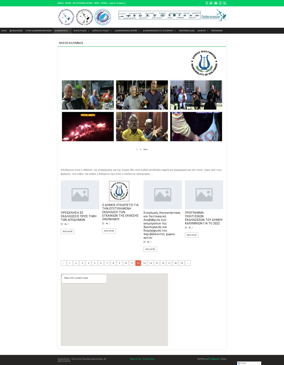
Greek (243, 363)
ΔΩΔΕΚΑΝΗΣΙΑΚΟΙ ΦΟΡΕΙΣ (126, 30)
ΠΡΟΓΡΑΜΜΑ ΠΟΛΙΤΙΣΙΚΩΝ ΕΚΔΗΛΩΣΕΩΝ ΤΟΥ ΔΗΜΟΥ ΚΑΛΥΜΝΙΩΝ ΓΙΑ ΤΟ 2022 (204, 218)
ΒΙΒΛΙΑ (61, 3)
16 (163, 263)
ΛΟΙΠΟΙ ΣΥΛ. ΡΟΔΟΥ (100, 30)
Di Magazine (214, 359)
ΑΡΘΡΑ (68, 3)
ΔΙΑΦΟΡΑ (201, 30)
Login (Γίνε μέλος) (117, 3)
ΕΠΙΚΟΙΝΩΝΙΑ (217, 30)
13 (144, 263)
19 (181, 263)
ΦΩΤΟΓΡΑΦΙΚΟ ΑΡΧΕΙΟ (83, 3)
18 (175, 263)
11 (132, 263)
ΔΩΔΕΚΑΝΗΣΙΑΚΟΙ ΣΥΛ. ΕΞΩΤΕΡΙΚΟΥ (158, 30)
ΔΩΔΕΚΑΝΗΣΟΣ (61, 30)
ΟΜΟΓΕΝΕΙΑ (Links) (187, 30)
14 (150, 263)
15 (157, 263)
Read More (67, 231)
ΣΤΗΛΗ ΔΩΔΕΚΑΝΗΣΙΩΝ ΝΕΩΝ (39, 30)
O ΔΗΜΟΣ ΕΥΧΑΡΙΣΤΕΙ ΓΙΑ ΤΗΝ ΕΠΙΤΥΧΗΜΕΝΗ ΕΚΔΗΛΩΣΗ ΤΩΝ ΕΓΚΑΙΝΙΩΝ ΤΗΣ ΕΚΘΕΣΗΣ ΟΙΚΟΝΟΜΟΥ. (120, 212)
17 (169, 263)
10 (126, 263)
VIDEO (96, 3)
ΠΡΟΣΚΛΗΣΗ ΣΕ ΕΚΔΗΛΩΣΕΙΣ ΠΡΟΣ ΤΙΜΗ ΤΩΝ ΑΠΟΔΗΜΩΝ (78, 216)
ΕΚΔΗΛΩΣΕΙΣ (17, 30)
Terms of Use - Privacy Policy (142, 359)
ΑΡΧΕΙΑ (104, 3)
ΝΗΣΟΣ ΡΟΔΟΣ (80, 30)
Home (4, 30)
